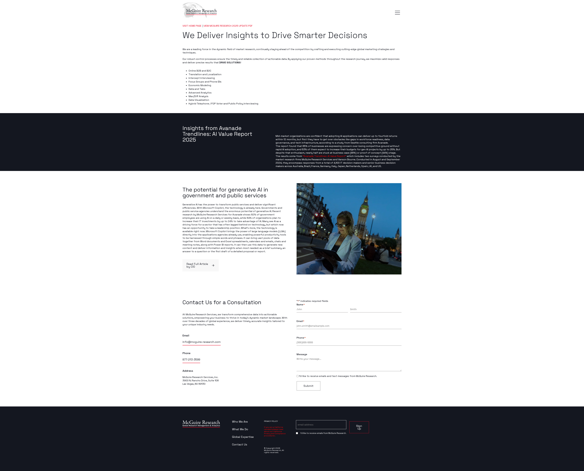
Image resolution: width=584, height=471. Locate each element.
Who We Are (240, 421)
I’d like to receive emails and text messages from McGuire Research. (338, 376)
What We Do (240, 429)
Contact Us (239, 444)
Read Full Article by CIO (197, 265)
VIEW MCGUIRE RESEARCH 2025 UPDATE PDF (228, 25)
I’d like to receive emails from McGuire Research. (323, 433)
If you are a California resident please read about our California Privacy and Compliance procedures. (275, 431)
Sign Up (359, 427)
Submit (308, 386)
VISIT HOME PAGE (192, 25)
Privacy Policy (271, 421)
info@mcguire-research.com (201, 342)
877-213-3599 (191, 359)
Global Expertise (243, 436)
